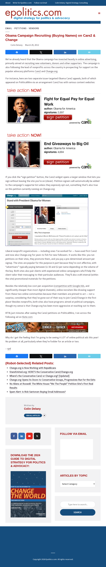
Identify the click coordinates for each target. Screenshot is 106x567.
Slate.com (27, 316)
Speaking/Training (62, 8)
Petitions (20, 28)
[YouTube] (29, 436)
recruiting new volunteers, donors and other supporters (53, 63)
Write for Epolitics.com (22, 3)
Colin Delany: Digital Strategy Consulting (71, 3)
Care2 (38, 71)
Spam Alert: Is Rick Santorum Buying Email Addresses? (38, 391)
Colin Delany (16, 45)
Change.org (52, 71)
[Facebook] (14, 436)
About (7, 3)
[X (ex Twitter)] (37, 436)
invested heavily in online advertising (77, 59)
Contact (8, 8)
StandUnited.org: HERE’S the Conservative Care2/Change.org (41, 371)
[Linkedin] (21, 436)
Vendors (34, 28)
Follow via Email (40, 3)
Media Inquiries (78, 8)
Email (8, 28)
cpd (9, 348)
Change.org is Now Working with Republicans (33, 367)
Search (78, 512)
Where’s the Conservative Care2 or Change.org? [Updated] (39, 375)
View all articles (33, 415)
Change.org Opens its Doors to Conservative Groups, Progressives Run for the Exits (52, 379)
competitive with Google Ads (69, 285)
